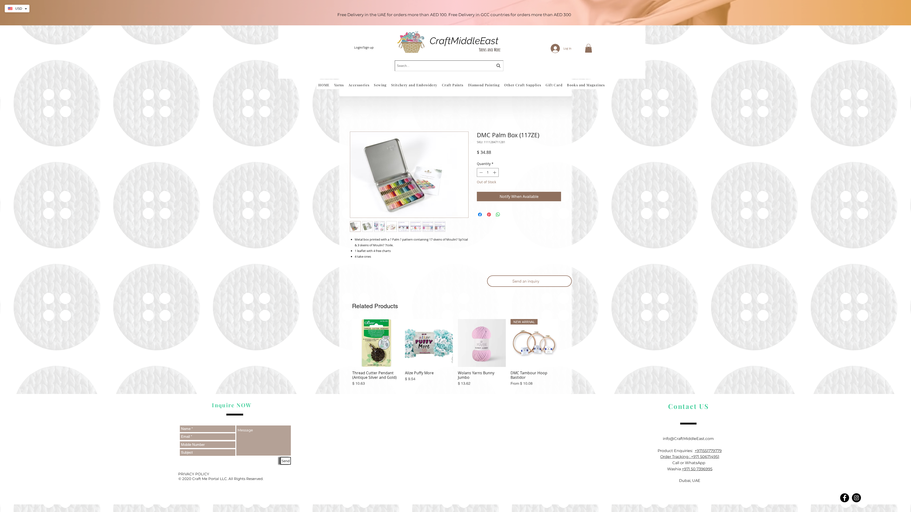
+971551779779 (708, 451)
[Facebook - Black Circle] (844, 498)
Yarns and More (490, 50)
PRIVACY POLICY (193, 474)
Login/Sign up (364, 48)
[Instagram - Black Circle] (856, 498)
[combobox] (449, 65)
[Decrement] (480, 173)
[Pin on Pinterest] (489, 215)
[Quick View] (376, 344)
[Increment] (495, 173)
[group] (455, 356)
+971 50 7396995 (697, 469)
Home (355, 115)
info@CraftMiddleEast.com (690, 439)
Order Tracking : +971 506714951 (689, 457)
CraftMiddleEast (464, 40)
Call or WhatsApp (689, 464)
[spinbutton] (487, 173)
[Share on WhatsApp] (498, 215)
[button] (588, 48)
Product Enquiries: (676, 451)
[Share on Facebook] (480, 215)
